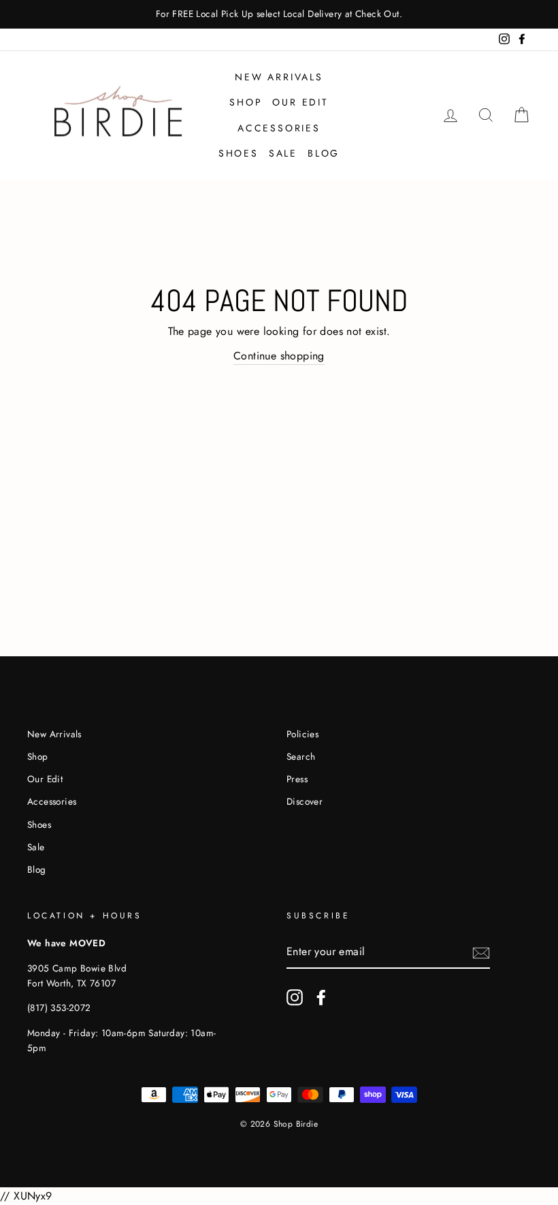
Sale (283, 153)
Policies (302, 734)
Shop (245, 102)
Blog (324, 153)
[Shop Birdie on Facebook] (321, 997)
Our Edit (300, 102)
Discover (304, 801)
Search (300, 756)
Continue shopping (279, 356)
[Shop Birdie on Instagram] (294, 997)
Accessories (279, 128)
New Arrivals (279, 77)
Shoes (238, 153)
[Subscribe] (481, 952)
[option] (279, 14)
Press (297, 779)
